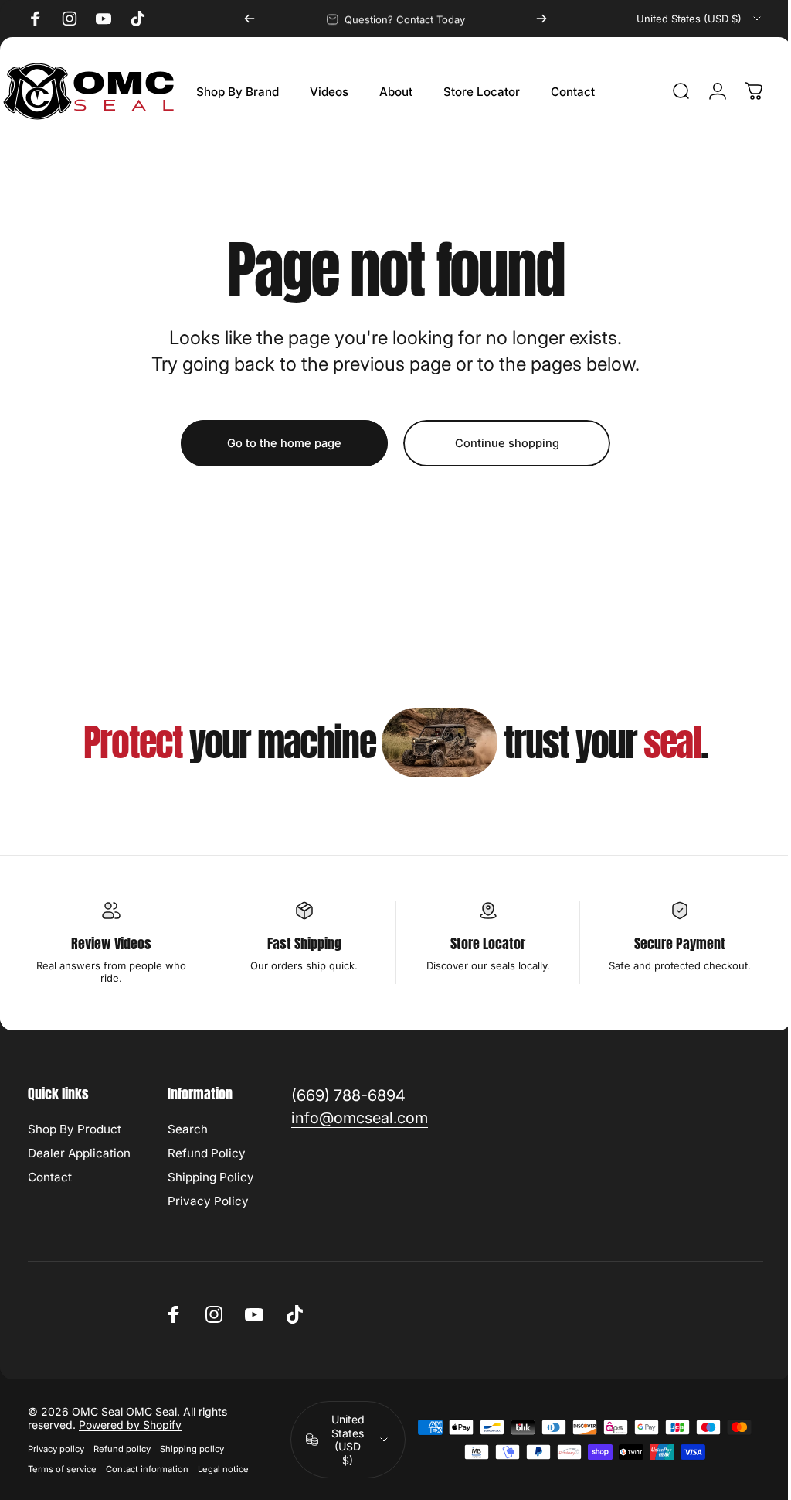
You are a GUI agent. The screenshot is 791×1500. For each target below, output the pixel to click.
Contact (50, 1177)
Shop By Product (74, 1129)
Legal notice (223, 1469)
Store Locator (480, 943)
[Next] (541, 18)
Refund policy (122, 1449)
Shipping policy (192, 1449)
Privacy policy (56, 1449)
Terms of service (62, 1469)
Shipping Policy (211, 1177)
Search (188, 1129)
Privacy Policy (208, 1201)
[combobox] (700, 18)
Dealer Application (79, 1153)
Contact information (147, 1469)
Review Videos (110, 943)
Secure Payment (669, 943)
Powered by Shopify (130, 1424)
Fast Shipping (300, 943)
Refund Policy (207, 1153)
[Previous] (249, 18)
